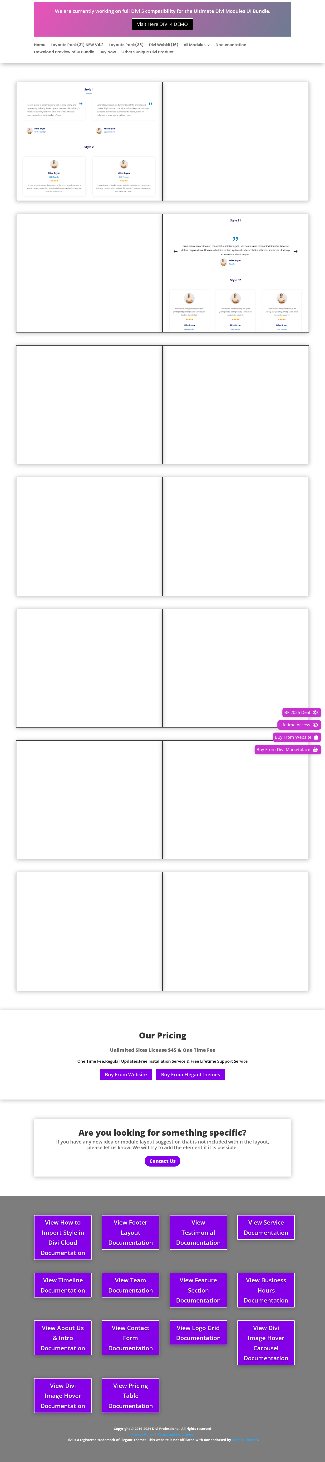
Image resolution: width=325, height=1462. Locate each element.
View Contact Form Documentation (130, 1338)
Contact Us (162, 1161)
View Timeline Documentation (62, 1285)
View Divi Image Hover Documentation (62, 1395)
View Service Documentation (266, 1227)
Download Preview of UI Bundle (64, 52)
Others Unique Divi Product (147, 52)
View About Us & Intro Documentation (62, 1338)
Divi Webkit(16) (163, 45)
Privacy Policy (142, 1434)
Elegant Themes (245, 1440)
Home (39, 45)
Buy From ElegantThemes (190, 1074)
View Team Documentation (130, 1285)
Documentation (231, 45)
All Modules (195, 45)
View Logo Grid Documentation (198, 1333)
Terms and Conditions (176, 1434)
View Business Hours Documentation (266, 1290)
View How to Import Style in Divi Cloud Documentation (62, 1237)
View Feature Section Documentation (198, 1290)
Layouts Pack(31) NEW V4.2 (77, 45)
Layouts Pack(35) (126, 45)
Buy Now (107, 52)
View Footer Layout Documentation (130, 1232)
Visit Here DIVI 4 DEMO (162, 24)
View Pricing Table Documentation (130, 1395)
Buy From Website (126, 1074)
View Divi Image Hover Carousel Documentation (266, 1343)
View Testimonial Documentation (198, 1232)
